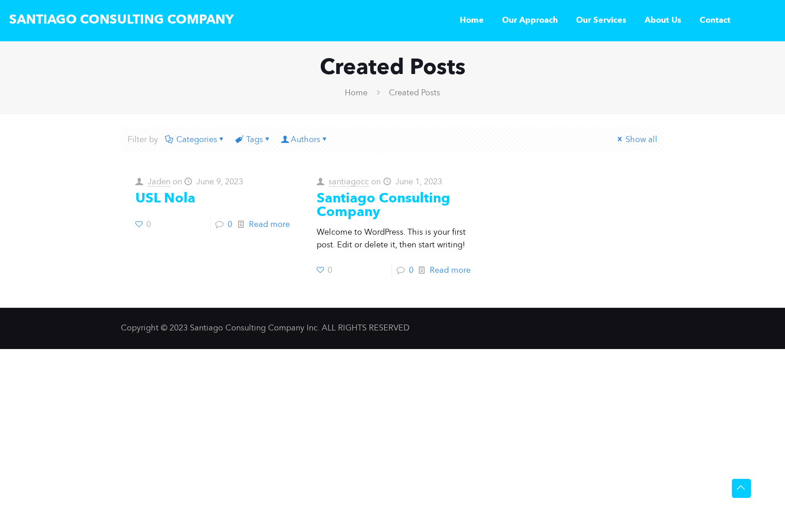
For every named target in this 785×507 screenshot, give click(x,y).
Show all (641, 140)
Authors (305, 140)
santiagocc (348, 182)
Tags (254, 140)
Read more (269, 225)
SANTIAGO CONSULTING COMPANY (121, 20)
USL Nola (165, 199)
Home (356, 93)
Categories (196, 140)
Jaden (159, 182)
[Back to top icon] (741, 488)
